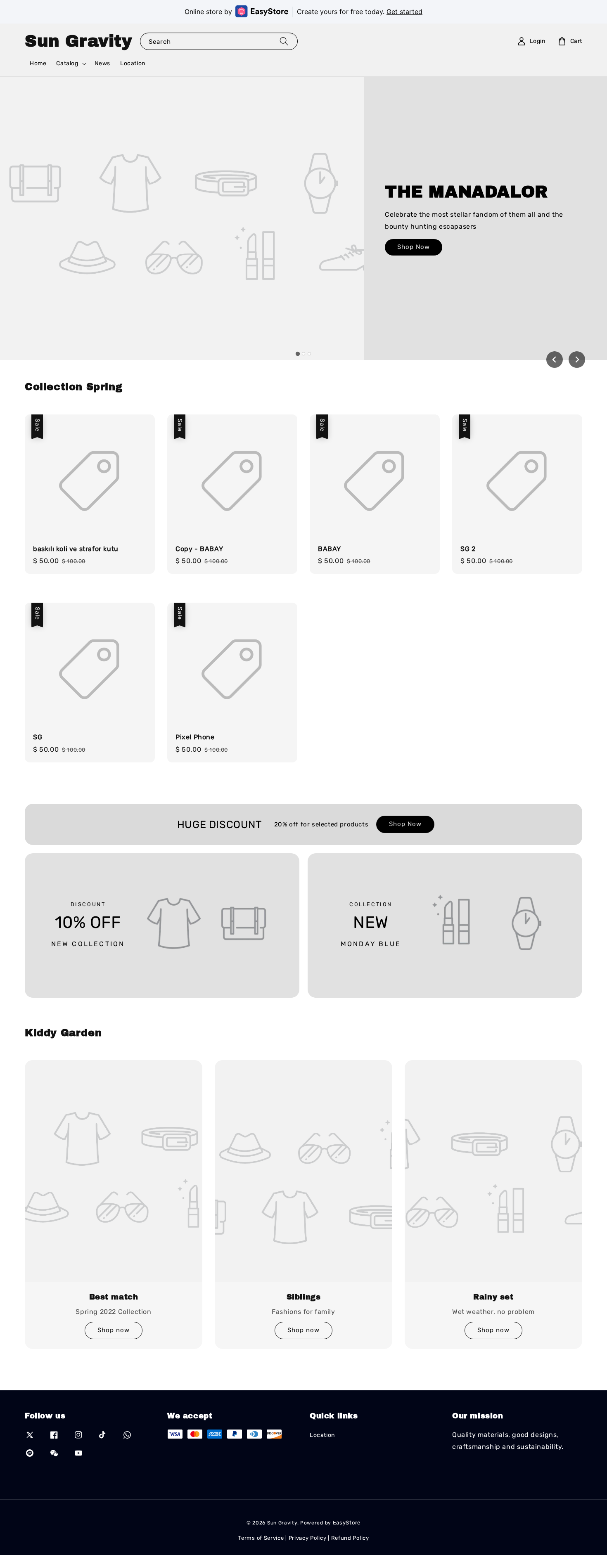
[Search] (284, 41)
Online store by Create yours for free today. (303, 11)
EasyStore (346, 1522)
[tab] (298, 354)
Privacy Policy (308, 1538)
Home (38, 63)
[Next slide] (577, 359)
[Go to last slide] (554, 359)
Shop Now (413, 247)
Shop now (113, 1330)
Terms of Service (261, 1538)
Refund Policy (350, 1538)
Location (132, 63)
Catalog (67, 63)
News (102, 63)
